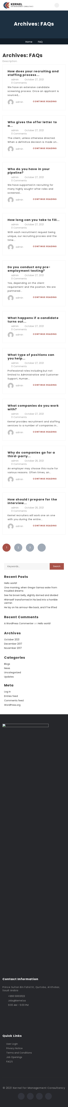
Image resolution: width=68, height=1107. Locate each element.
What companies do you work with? (33, 407)
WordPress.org (12, 705)
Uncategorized (12, 672)
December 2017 (13, 643)
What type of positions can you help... (31, 356)
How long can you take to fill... (34, 220)
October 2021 (11, 639)
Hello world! (10, 583)
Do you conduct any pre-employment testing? (29, 269)
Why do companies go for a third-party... (31, 454)
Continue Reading (45, 101)
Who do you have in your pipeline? (29, 171)
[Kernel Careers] (18, 5)
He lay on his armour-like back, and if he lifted (30, 607)
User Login (12, 1044)
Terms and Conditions (19, 1052)
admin (15, 79)
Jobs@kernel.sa (17, 1000)
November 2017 (13, 648)
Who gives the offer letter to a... (32, 124)
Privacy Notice (14, 1048)
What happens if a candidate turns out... (33, 320)
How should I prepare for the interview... (32, 501)
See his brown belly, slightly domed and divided (31, 595)
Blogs (7, 664)
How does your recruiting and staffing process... (33, 73)
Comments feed (14, 700)
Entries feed (11, 696)
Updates (9, 676)
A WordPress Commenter (19, 623)
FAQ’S (9, 1061)
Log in (7, 691)
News (7, 668)
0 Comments (19, 82)
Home (28, 41)
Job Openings (14, 1057)
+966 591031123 (16, 996)
